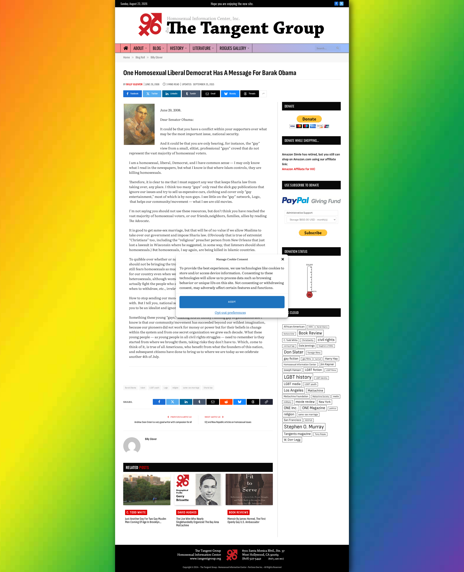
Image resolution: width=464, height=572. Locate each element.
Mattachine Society (320, 396)
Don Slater (293, 352)
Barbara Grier (289, 334)
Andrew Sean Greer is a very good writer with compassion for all (163, 422)
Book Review (310, 333)
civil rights (326, 339)
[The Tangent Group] (232, 25)
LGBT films (331, 370)
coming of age (289, 346)
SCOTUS (308, 420)
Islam (142, 387)
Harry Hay (331, 359)
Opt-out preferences (230, 312)
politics (332, 408)
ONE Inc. (291, 408)
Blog (157, 48)
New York (325, 402)
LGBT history (298, 377)
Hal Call (318, 359)
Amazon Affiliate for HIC (298, 169)
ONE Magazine (313, 408)
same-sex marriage (191, 387)
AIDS (310, 327)
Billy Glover (134, 84)
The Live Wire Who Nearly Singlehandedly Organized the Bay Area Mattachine (197, 522)
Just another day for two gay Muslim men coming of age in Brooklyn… (145, 520)
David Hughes (187, 512)
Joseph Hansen (292, 370)
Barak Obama (130, 387)
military (287, 402)
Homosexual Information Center (300, 364)
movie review (305, 402)
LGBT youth (154, 387)
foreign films (314, 352)
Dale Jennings (307, 345)
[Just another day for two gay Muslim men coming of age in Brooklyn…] (146, 489)
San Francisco (292, 420)
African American (294, 326)
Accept (232, 302)
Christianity (307, 340)
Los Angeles (293, 390)
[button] (283, 259)
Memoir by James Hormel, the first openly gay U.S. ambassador (246, 520)
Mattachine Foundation (296, 396)
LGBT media (292, 384)
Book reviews (238, 512)
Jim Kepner (327, 364)
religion (175, 387)
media (336, 396)
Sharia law (208, 387)
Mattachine (315, 390)
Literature (202, 48)
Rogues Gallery (233, 48)
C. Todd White (136, 512)
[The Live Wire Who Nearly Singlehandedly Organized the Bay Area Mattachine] (197, 489)
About (138, 48)
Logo (166, 387)
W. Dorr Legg (292, 440)
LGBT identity (321, 378)
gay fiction (291, 359)
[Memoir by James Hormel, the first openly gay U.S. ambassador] (249, 489)
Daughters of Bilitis (326, 346)
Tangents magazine (297, 434)
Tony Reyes (320, 434)
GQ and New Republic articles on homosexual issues (228, 422)
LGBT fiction (313, 370)
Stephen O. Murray (304, 427)
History (177, 48)
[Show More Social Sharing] (263, 93)
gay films (307, 358)
